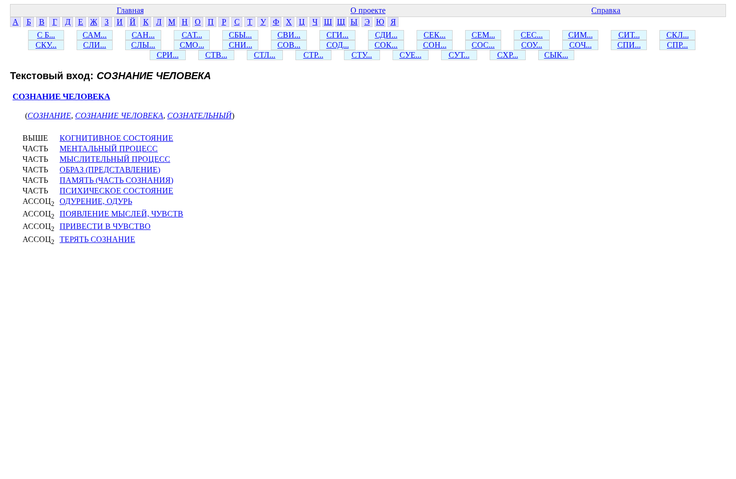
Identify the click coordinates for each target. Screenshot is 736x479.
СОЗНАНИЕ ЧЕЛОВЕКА (61, 96)
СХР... (507, 55)
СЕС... (532, 35)
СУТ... (459, 55)
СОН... (435, 45)
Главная (130, 10)
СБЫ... (240, 35)
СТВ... (216, 55)
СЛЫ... (143, 45)
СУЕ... (411, 55)
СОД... (337, 45)
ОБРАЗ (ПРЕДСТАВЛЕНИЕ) (110, 169)
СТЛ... (264, 55)
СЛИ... (94, 45)
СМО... (192, 45)
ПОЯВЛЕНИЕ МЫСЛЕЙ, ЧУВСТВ (121, 213)
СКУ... (46, 45)
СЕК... (435, 35)
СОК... (386, 45)
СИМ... (580, 35)
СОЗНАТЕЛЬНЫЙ (199, 115)
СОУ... (531, 45)
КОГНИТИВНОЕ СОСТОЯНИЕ (116, 138)
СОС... (483, 45)
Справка (605, 10)
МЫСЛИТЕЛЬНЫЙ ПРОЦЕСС (115, 159)
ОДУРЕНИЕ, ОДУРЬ (96, 201)
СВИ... (288, 35)
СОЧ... (580, 45)
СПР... (677, 45)
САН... (143, 35)
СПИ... (629, 45)
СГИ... (337, 35)
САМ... (95, 35)
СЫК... (556, 55)
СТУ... (361, 55)
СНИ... (240, 45)
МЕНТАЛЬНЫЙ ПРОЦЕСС (109, 148)
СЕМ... (483, 35)
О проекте (368, 10)
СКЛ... (677, 35)
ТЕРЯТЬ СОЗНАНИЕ (97, 239)
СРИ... (168, 55)
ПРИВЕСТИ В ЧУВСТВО (105, 226)
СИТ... (629, 35)
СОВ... (288, 45)
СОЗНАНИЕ (49, 115)
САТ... (192, 35)
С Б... (46, 35)
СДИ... (386, 35)
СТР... (313, 55)
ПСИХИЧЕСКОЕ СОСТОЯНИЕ (116, 190)
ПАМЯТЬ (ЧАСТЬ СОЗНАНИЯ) (116, 180)
